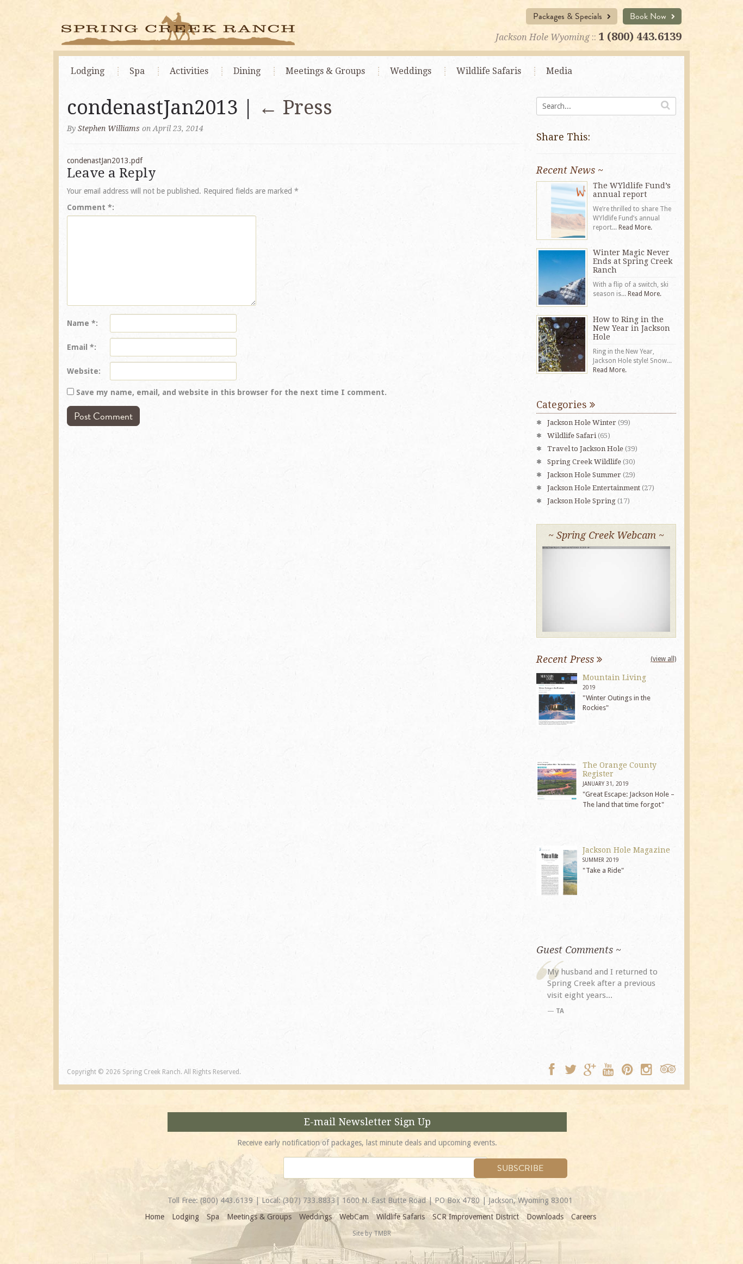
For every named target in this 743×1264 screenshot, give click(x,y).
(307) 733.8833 (309, 1200)
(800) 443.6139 (226, 1200)
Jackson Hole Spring (581, 501)
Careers (583, 1216)
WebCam (354, 1216)
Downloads (545, 1216)
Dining (247, 71)
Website (82, 371)
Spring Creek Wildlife (584, 462)
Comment (89, 207)
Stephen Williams (109, 128)
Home (154, 1216)
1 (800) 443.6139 (640, 36)
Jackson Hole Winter (581, 422)
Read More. (635, 227)
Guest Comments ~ (578, 949)
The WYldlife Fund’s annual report (632, 190)
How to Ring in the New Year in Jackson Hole (631, 328)
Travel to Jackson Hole (585, 449)
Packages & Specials (568, 16)
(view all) (663, 659)
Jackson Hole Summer (584, 475)
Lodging (87, 71)
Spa (137, 71)
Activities (189, 71)
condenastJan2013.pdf (105, 160)
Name (81, 323)
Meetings (325, 71)
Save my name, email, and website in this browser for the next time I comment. (231, 392)
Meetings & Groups (259, 1216)
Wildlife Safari (571, 435)
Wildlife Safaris (488, 71)
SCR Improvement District (475, 1216)
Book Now (649, 16)
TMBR (382, 1233)
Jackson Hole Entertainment (593, 488)
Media (559, 71)
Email (80, 347)
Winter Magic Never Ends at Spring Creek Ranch (632, 261)
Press (295, 107)
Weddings (410, 71)
